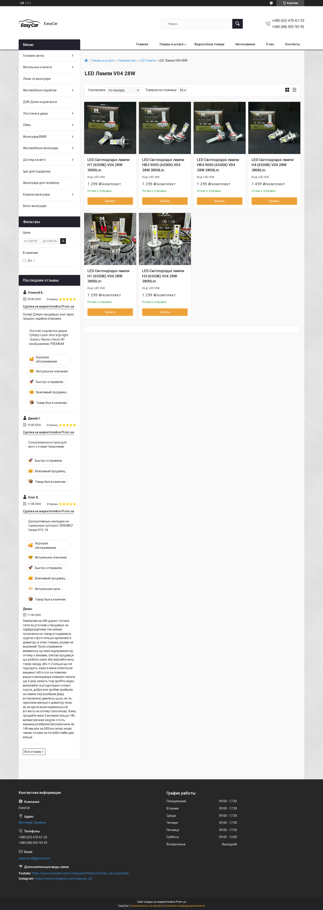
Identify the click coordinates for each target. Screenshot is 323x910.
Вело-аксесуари (34, 206)
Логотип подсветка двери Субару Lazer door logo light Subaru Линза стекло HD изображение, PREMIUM (48, 337)
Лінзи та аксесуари (37, 79)
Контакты (292, 44)
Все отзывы (32, 751)
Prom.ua (181, 901)
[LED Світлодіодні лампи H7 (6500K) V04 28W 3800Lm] (110, 128)
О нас (270, 44)
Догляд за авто (34, 159)
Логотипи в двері (35, 113)
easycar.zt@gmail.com (34, 858)
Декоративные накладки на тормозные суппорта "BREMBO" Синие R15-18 (51, 526)
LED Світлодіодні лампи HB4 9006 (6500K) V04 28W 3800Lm (218, 164)
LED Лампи (148, 60)
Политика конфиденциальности (185, 905)
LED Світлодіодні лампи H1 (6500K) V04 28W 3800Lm (108, 276)
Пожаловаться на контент (146, 905)
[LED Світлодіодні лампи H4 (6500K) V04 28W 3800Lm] (274, 128)
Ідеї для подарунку (37, 171)
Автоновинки (245, 44)
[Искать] (237, 24)
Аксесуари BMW (34, 136)
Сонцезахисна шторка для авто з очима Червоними (47, 445)
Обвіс (27, 125)
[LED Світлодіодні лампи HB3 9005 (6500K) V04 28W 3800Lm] (165, 128)
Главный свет (127, 60)
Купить (110, 201)
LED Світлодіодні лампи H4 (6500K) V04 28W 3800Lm (273, 164)
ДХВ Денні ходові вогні (40, 102)
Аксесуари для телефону (41, 183)
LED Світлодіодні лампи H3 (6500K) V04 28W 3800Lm (163, 276)
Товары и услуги (171, 44)
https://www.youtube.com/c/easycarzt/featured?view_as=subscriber (80, 873)
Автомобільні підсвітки (39, 90)
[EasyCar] (30, 24)
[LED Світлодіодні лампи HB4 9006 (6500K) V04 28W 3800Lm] (220, 128)
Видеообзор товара (209, 44)
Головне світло (33, 55)
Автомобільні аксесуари (40, 148)
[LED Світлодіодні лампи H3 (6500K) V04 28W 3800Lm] (165, 239)
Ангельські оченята (37, 67)
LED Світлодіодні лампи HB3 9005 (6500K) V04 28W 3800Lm (163, 164)
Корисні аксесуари (36, 194)
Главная (142, 44)
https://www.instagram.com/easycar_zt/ (64, 878)
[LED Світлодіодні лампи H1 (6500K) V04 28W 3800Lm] (110, 239)
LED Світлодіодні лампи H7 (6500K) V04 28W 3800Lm (108, 164)
